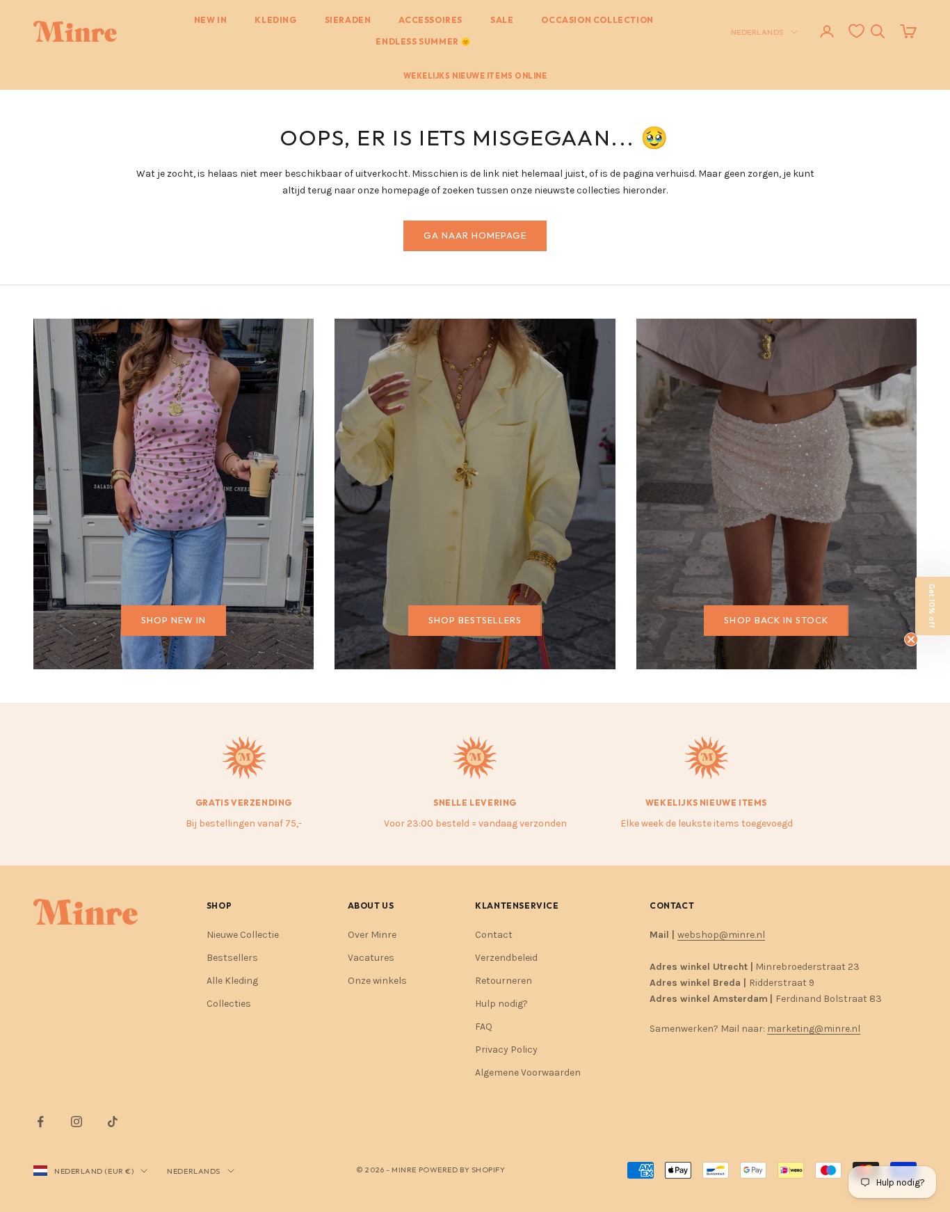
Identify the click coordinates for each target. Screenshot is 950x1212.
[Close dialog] (728, 451)
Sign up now (340, 724)
